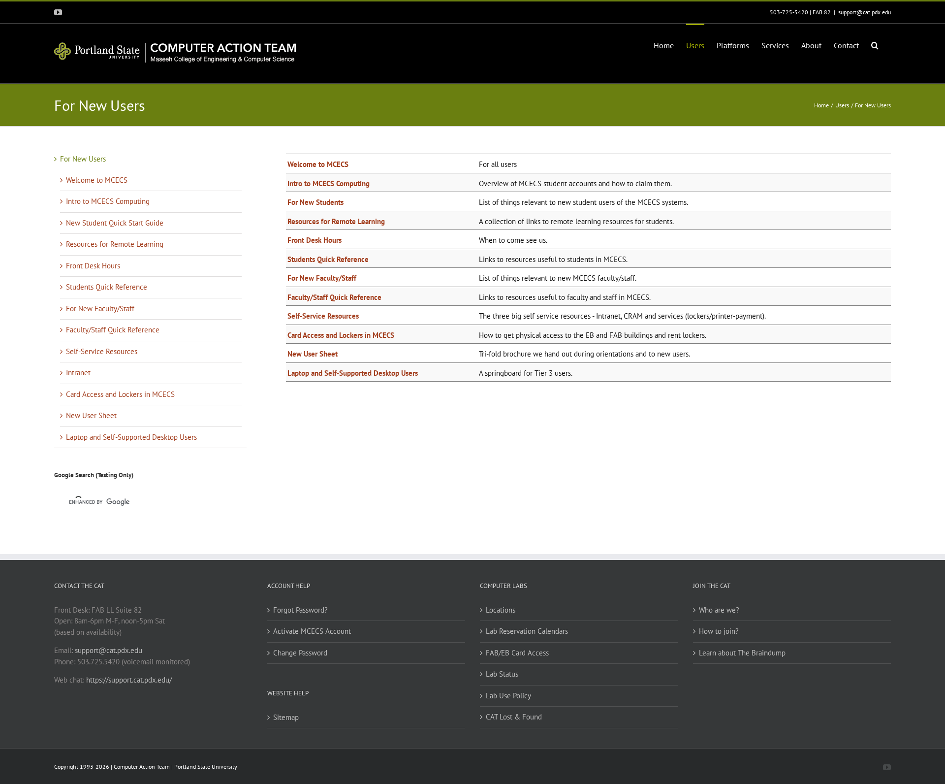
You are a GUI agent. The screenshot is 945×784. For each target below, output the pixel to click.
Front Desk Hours (314, 240)
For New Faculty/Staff (321, 278)
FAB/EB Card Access (517, 652)
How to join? (719, 631)
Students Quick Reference (328, 259)
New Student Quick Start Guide (114, 223)
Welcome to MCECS (317, 164)
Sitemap (286, 717)
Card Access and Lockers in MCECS (340, 335)
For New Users (83, 158)
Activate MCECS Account (312, 631)
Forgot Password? (300, 610)
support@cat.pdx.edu (864, 12)
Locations (500, 610)
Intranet (78, 372)
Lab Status (502, 674)
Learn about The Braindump (742, 652)
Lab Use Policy (508, 695)
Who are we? (719, 610)
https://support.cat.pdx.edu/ (129, 680)
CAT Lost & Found (514, 716)
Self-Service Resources (323, 316)
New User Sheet (312, 354)
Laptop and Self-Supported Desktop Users (352, 373)
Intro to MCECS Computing (328, 183)
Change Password (300, 652)
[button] (875, 44)
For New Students (315, 202)
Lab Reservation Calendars (527, 631)
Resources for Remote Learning (336, 221)
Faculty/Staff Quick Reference (334, 297)
